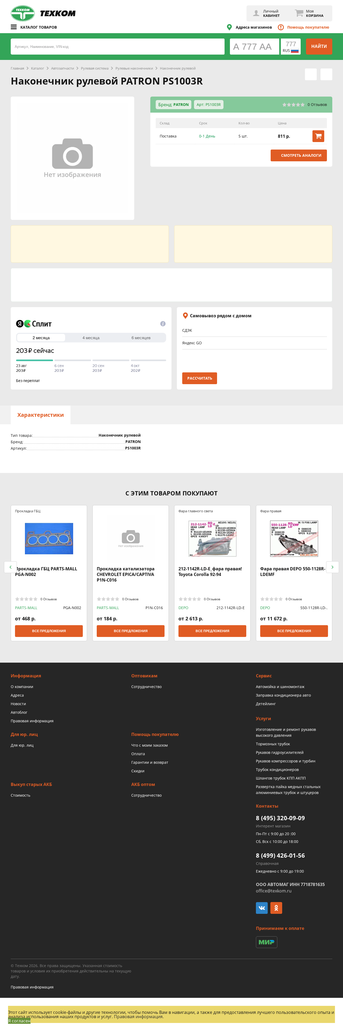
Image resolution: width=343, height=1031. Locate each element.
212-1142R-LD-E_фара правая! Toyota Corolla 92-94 (210, 571)
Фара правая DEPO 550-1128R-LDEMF (292, 571)
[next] (332, 567)
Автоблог (19, 712)
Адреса (17, 695)
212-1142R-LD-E (231, 607)
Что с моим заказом (149, 745)
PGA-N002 (72, 607)
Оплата (138, 753)
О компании (22, 686)
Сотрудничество (146, 686)
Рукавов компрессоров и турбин (285, 760)
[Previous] (10, 567)
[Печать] (311, 74)
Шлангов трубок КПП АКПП (281, 778)
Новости (18, 703)
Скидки (137, 770)
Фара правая (270, 511)
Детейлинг (266, 703)
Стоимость (20, 795)
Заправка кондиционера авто (283, 695)
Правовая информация (32, 720)
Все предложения (49, 631)
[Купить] (318, 136)
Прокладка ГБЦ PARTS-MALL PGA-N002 (46, 571)
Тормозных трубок (273, 743)
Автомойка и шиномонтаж (280, 686)
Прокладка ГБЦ (27, 511)
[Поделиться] (326, 74)
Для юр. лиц (22, 745)
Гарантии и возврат (149, 762)
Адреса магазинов (254, 27)
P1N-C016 (154, 607)
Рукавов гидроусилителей (280, 752)
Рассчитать (199, 378)
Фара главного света (195, 511)
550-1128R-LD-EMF (313, 607)
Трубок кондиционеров (277, 769)
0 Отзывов (317, 104)
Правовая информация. (139, 1016)
